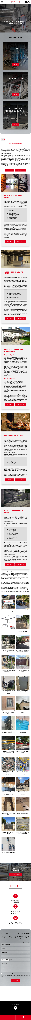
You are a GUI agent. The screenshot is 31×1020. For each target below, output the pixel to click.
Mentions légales (15, 1004)
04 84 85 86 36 (20, 170)
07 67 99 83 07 (15, 913)
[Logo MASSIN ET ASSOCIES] (15, 3)
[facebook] (26, 2)
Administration (15, 1011)
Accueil (3, 139)
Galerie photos (15, 874)
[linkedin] (28, 2)
